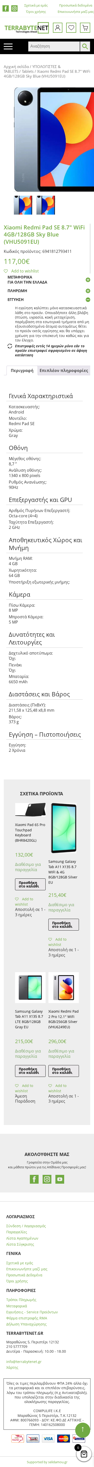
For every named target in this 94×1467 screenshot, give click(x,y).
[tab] (22, 371)
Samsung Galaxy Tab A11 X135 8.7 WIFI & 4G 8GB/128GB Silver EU (62, 872)
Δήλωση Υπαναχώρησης (26, 1324)
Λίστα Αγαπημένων (22, 1238)
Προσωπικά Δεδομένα (24, 1275)
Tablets (28, 71)
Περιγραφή (22, 370)
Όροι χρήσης (36, 12)
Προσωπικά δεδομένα (75, 5)
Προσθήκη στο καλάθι (29, 884)
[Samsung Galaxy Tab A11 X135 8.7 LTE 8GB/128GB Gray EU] (30, 987)
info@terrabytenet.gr (24, 1361)
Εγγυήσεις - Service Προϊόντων (32, 1312)
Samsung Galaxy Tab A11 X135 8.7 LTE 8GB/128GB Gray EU (29, 1019)
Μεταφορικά (16, 1306)
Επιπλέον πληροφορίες (64, 370)
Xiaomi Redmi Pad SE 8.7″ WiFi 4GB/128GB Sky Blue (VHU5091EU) (44, 234)
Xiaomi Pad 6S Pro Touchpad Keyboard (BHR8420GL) (30, 832)
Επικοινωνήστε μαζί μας (76, 12)
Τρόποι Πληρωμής (21, 1300)
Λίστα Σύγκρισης (20, 1244)
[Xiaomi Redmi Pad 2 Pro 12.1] (63, 987)
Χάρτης (12, 1367)
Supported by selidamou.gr (47, 1462)
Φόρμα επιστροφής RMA (26, 1318)
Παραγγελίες (16, 1232)
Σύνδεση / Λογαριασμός (26, 1226)
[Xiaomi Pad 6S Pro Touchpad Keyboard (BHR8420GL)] (30, 809)
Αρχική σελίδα (16, 66)
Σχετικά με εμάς (36, 5)
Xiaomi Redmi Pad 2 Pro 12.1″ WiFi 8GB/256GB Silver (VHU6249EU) (63, 1019)
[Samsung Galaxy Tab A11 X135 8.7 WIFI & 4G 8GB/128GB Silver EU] (63, 828)
